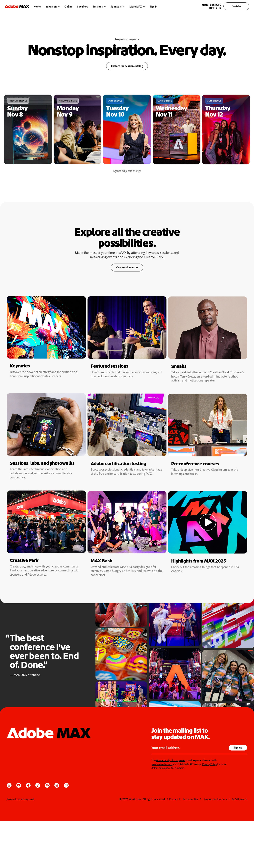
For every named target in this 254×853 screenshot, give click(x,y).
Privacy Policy (209, 764)
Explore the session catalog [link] (124, 67)
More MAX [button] (135, 6)
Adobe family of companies (170, 760)
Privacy (173, 799)
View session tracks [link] (127, 267)
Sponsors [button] (116, 6)
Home (37, 6)
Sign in (152, 6)
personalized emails (161, 764)
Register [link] (236, 6)
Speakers (82, 6)
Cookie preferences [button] (215, 799)
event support (25, 799)
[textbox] (189, 748)
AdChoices (239, 799)
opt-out (168, 768)
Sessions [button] (98, 6)
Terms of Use (191, 799)
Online (68, 6)
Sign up (238, 747)
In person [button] (51, 6)
